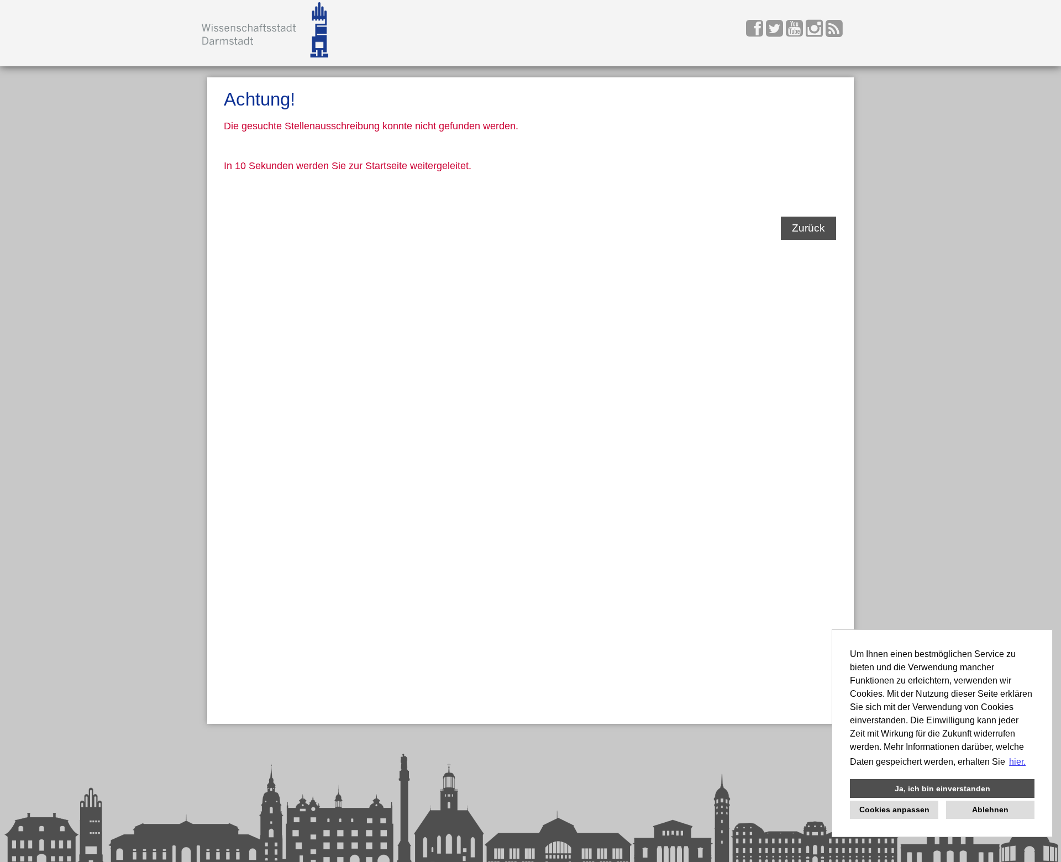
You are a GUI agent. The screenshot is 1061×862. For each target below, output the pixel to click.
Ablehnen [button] (990, 809)
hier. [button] (1017, 761)
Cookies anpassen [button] (894, 809)
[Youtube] (796, 32)
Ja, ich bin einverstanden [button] (942, 788)
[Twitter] (776, 32)
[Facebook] (756, 32)
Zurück (808, 228)
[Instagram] (816, 32)
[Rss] (834, 32)
